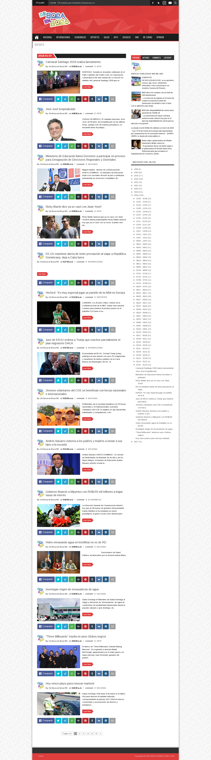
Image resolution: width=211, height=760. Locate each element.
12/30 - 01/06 (142, 198)
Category (167, 57)
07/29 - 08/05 (142, 270)
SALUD (106, 37)
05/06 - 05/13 (142, 309)
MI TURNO (147, 37)
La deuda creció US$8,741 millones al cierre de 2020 (152, 128)
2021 (136, 185)
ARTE (116, 37)
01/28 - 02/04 (142, 355)
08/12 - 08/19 (142, 264)
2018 (136, 195)
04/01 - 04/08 (142, 326)
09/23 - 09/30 (142, 244)
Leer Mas (87, 87)
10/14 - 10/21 (142, 234)
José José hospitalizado (60, 109)
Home (36, 37)
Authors (145, 57)
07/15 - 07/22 (142, 277)
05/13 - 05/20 (142, 306)
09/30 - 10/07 (142, 241)
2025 (136, 172)
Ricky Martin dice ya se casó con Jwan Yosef (73, 206)
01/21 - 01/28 (142, 358)
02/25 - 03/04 (142, 342)
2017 (136, 442)
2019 (136, 192)
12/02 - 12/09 (142, 212)
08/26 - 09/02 (142, 257)
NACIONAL (47, 37)
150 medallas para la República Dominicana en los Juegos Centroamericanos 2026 (89, 3)
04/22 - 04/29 (142, 316)
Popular (136, 57)
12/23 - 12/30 (142, 202)
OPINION (160, 37)
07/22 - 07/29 (142, 273)
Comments (156, 57)
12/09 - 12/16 (142, 208)
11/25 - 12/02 (142, 215)
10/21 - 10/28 (142, 231)
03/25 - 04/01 (142, 329)
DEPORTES (94, 37)
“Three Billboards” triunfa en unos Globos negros (76, 636)
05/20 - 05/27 (142, 303)
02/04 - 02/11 (142, 352)
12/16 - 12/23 (142, 205)
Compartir (48, 99)
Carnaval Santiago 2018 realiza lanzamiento (73, 61)
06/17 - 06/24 (142, 290)
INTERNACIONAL (63, 37)
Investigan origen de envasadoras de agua (72, 589)
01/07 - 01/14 (142, 365)
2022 (136, 182)
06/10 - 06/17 (142, 293)
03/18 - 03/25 (142, 332)
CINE (137, 37)
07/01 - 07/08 (142, 283)
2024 (136, 176)
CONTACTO (39, 44)
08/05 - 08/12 (142, 267)
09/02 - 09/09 (142, 254)
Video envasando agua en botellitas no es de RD (76, 542)
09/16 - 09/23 (142, 247)
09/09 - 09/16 (142, 251)
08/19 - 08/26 (142, 260)
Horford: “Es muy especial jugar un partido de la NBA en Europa (85, 292)
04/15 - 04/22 (142, 319)
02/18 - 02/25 (142, 345)
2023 (136, 179)
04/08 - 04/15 (142, 322)
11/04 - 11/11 (141, 225)
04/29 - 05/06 (142, 313)
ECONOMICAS (80, 37)
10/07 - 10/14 (142, 238)
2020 (136, 189)
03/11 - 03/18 (142, 335)
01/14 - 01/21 (142, 361)
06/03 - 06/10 (142, 296)
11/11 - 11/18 (141, 221)
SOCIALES (126, 37)
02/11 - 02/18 (142, 348)
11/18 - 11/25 (142, 218)
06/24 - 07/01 (142, 286)
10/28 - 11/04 (142, 228)
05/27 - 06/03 (142, 300)
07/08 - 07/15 (142, 280)
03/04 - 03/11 (142, 339)
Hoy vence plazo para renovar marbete (70, 683)
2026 (136, 169)
